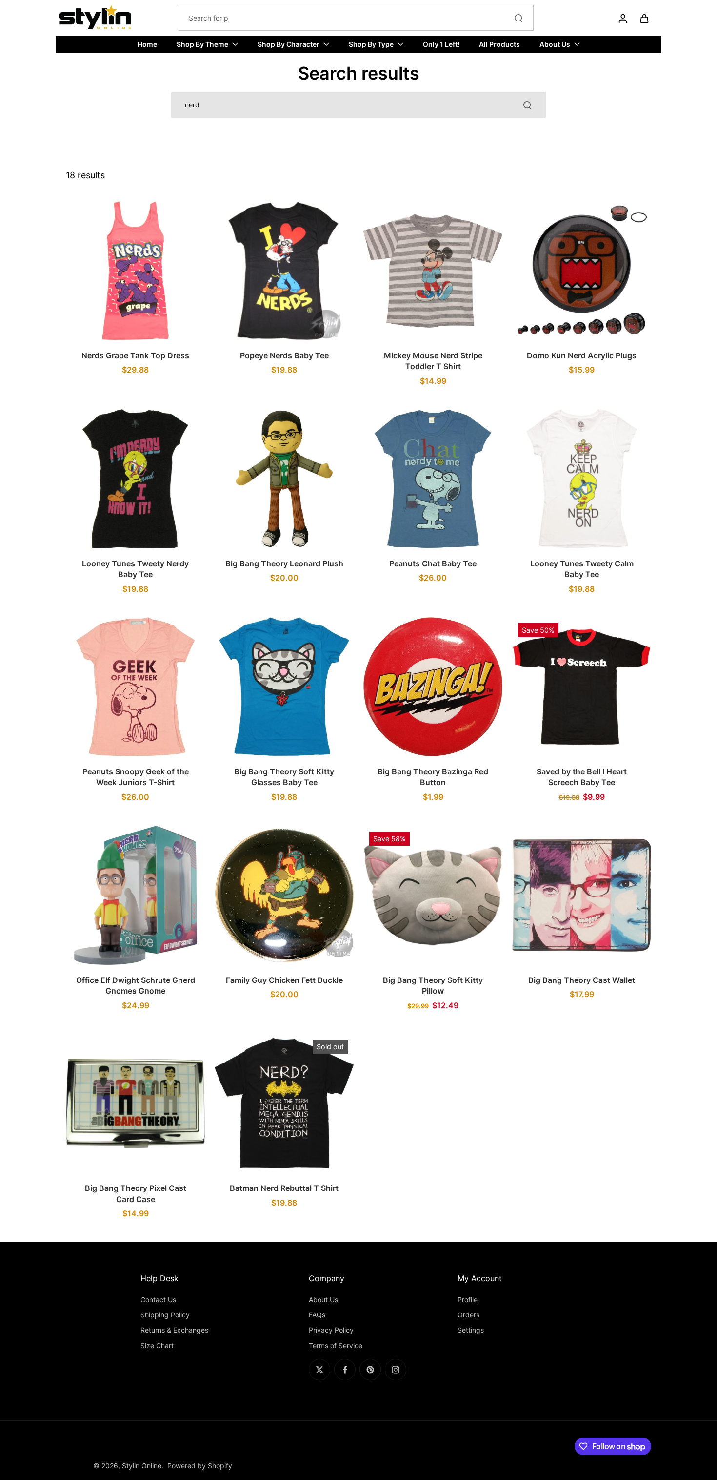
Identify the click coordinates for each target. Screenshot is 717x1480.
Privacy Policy (331, 1330)
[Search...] (518, 18)
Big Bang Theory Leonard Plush (284, 563)
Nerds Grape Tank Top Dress (135, 355)
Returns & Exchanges (174, 1330)
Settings (471, 1330)
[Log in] (622, 18)
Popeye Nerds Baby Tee (284, 355)
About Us (323, 1299)
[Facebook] (345, 1369)
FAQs (317, 1315)
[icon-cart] (644, 18)
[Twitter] (319, 1369)
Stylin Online (141, 1465)
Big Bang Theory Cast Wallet (581, 980)
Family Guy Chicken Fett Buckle (284, 980)
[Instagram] (395, 1369)
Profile (468, 1299)
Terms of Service (335, 1345)
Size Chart (157, 1345)
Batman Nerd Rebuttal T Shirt (284, 1188)
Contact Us (158, 1299)
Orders (468, 1315)
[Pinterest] (370, 1369)
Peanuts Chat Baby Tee (433, 563)
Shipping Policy (165, 1315)
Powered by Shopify (199, 1465)
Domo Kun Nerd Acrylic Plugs (582, 355)
